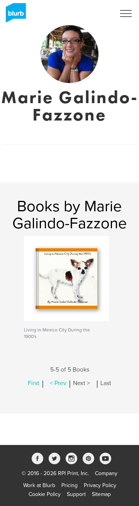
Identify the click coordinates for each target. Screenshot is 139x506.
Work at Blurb (39, 485)
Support (76, 494)
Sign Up (95, 13)
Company (106, 473)
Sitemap (101, 494)
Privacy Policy (100, 485)
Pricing (69, 485)
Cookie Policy (45, 494)
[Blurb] (13, 15)
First (33, 383)
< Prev (58, 383)
